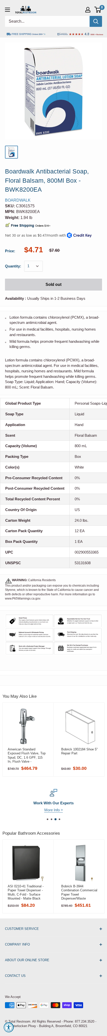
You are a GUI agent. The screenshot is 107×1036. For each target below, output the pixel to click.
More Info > (53, 810)
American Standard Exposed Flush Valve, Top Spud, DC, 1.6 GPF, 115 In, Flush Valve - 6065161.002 (27, 755)
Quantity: (13, 266)
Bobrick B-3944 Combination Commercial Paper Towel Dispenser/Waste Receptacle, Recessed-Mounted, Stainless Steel (79, 892)
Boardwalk (18, 200)
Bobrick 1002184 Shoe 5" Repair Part (79, 751)
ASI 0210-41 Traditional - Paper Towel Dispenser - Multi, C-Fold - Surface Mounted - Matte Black (26, 892)
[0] (98, 10)
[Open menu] (7, 10)
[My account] (87, 9)
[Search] (96, 21)
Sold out (53, 284)
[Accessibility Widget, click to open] (9, 1027)
